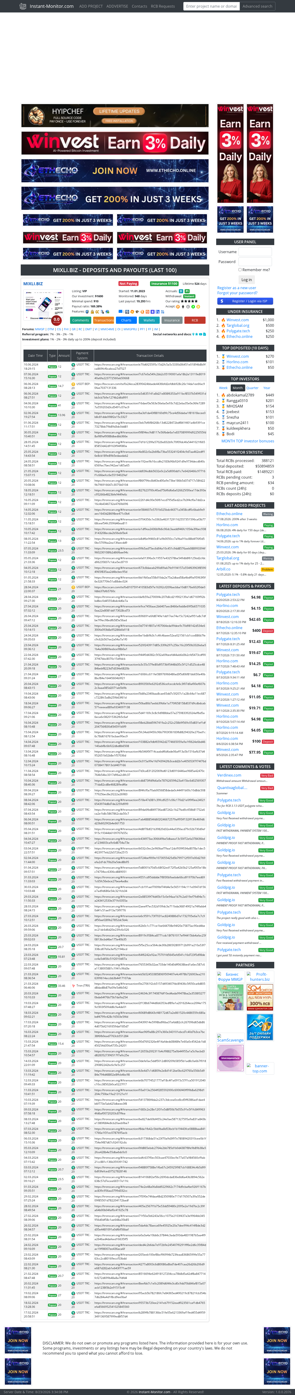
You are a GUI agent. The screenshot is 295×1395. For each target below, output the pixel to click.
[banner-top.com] (260, 1068)
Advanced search (257, 6)
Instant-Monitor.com (52, 6)
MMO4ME (107, 329)
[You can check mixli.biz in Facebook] (193, 334)
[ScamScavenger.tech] (230, 1038)
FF (149, 329)
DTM (50, 329)
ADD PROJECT (91, 6)
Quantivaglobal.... (232, 787)
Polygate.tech (238, 330)
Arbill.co (223, 569)
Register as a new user (236, 287)
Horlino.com (237, 361)
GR (74, 329)
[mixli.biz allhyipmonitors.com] (163, 312)
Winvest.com (238, 319)
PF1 (142, 329)
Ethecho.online (240, 336)
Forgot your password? (237, 292)
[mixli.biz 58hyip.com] (157, 312)
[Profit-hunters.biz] (260, 977)
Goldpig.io (226, 812)
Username (226, 251)
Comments (80, 320)
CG (59, 329)
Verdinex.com (229, 775)
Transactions (104, 320)
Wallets (149, 320)
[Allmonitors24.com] (142, 312)
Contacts (139, 6)
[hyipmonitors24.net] (147, 312)
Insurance (172, 320)
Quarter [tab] (252, 388)
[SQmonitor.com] (260, 997)
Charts (126, 320)
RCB (195, 320)
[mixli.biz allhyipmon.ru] (152, 312)
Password (226, 261)
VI (96, 329)
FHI (66, 329)
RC (80, 329)
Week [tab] (223, 388)
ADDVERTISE (117, 6)
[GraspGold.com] (260, 1027)
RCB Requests (163, 6)
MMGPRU (130, 329)
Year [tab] (266, 388)
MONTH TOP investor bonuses (247, 441)
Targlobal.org (238, 325)
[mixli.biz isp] (127, 312)
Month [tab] (238, 388)
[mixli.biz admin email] (120, 311)
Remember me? (256, 269)
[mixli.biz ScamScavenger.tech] (137, 312)
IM (156, 329)
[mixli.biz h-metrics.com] (132, 312)
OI (119, 329)
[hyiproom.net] (230, 1058)
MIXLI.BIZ (33, 283)
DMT (88, 329)
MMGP (39, 329)
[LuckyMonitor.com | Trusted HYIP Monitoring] (230, 997)
